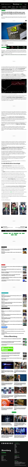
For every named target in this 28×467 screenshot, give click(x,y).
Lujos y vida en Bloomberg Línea (7, 414)
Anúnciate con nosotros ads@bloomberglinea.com (20, 462)
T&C (15, 458)
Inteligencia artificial (16, 233)
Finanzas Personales (3, 459)
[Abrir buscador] (3, 4)
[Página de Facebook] (2, 443)
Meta (20, 233)
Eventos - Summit (16, 461)
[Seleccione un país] (10, 4)
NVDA (3, 52)
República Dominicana (17, 452)
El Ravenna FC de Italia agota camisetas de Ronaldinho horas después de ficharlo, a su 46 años (6, 424)
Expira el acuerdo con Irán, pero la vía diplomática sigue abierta (11, 338)
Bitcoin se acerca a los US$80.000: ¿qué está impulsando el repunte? (8, 227)
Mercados (3, 10)
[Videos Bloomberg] (14, 336)
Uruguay (15, 450)
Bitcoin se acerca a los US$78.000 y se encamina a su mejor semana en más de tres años (7, 408)
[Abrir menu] (2, 4)
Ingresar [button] (26, 4)
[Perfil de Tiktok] (10, 443)
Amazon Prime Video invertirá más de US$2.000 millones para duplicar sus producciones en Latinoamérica (20, 436)
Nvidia (9, 233)
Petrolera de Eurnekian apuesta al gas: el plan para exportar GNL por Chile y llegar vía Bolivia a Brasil (7, 396)
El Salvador (16, 451)
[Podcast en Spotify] (12, 443)
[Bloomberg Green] (14, 349)
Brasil (15, 444)
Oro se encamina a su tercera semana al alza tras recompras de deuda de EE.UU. (20, 408)
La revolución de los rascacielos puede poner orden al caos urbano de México (12, 329)
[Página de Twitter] (3, 443)
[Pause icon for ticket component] (1, 8)
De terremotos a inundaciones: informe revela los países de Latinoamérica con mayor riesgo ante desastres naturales (10, 353)
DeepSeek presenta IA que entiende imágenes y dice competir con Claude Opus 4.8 (7, 371)
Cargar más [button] (14, 412)
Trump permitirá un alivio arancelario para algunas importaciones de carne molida (20, 396)
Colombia (16, 446)
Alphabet (23, 233)
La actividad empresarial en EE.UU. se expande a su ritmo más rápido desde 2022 (20, 371)
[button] (25, 20)
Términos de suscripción (17, 457)
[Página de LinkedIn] (9, 443)
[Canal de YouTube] (5, 443)
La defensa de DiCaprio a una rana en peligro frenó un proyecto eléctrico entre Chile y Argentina (7, 436)
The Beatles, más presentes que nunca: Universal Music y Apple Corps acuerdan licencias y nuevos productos (20, 424)
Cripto (2, 458)
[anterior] (2, 227)
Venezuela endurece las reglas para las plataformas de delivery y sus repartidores (7, 384)
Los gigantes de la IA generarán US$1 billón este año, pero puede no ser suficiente (13, 331)
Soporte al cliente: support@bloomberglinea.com (20, 463)
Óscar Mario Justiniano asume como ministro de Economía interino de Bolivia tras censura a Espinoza (10, 275)
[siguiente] (26, 227)
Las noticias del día (5, 233)
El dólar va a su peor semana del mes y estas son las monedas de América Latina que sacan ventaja (11, 303)
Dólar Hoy (2, 457)
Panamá (15, 449)
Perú (15, 448)
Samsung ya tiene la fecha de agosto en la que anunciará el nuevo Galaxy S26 (20, 227)
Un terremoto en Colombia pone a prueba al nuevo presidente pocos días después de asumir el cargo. (11, 342)
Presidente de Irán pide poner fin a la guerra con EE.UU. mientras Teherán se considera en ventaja (20, 384)
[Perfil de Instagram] (7, 443)
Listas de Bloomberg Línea (4, 460)
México (15, 445)
